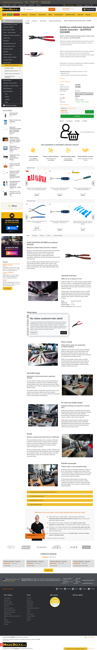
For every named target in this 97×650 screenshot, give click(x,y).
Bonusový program (69, 5)
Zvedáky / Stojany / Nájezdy (9, 57)
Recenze (29, 618)
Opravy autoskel (7, 80)
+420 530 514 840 (44, 579)
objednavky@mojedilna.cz (55, 579)
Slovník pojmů (30, 614)
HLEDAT (52, 9)
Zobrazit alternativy (64, 104)
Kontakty (14, 5)
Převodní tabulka (31, 616)
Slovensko (6, 606)
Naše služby (30, 606)
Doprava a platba (22, 5)
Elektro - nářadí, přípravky (9, 32)
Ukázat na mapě (11, 580)
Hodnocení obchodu (49, 554)
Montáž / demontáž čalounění (12, 65)
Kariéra (28, 612)
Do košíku (77, 116)
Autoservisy (9, 21)
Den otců (5, 280)
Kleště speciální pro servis (9, 43)
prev (26, 183)
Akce (6, 94)
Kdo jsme (29, 600)
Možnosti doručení (64, 89)
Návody (28, 620)
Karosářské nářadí (7, 60)
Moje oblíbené (7, 598)
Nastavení (33, 332)
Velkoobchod (31, 5)
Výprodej (7, 99)
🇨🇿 (91, 5)
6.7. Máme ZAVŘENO (8, 272)
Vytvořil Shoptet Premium (88, 648)
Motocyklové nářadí (8, 49)
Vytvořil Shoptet (90, 637)
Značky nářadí (30, 602)
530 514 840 (68, 9)
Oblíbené (38, 5)
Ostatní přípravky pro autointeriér (10, 77)
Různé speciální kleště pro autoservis (84, 93)
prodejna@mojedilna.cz (54, 580)
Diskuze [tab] (49, 235)
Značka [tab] (57, 235)
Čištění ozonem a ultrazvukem (12, 73)
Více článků (7, 288)
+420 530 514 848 (44, 580)
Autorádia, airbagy (9, 68)
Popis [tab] (28, 235)
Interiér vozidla (6, 62)
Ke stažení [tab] (34, 235)
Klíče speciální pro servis (9, 46)
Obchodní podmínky (8, 608)
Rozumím (63, 332)
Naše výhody (30, 604)
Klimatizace (6, 40)
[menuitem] (4, 15)
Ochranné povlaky (7, 88)
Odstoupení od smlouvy (9, 612)
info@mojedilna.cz (66, 10)
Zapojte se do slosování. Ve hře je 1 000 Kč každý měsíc (11, 264)
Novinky (7, 96)
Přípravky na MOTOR (8, 27)
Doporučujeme (7, 622)
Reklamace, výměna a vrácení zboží (12, 616)
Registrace (87, 5)
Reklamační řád (7, 614)
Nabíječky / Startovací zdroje (10, 83)
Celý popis (62, 78)
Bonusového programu (71, 108)
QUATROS (77, 85)
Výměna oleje (6, 38)
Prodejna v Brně (6, 5)
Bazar (6, 102)
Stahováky (5, 51)
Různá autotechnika (8, 91)
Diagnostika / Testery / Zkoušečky (11, 35)
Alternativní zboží (31, 201)
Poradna (29, 610)
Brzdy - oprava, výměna (9, 30)
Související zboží (31, 168)
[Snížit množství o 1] (89, 111)
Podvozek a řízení (7, 54)
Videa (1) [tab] (42, 235)
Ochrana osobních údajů (9, 610)
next (93, 183)
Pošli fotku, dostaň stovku (33, 608)
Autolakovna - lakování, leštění (10, 86)
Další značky (86, 547)
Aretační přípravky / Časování (10, 24)
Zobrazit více (48, 570)
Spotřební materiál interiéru (11, 71)
